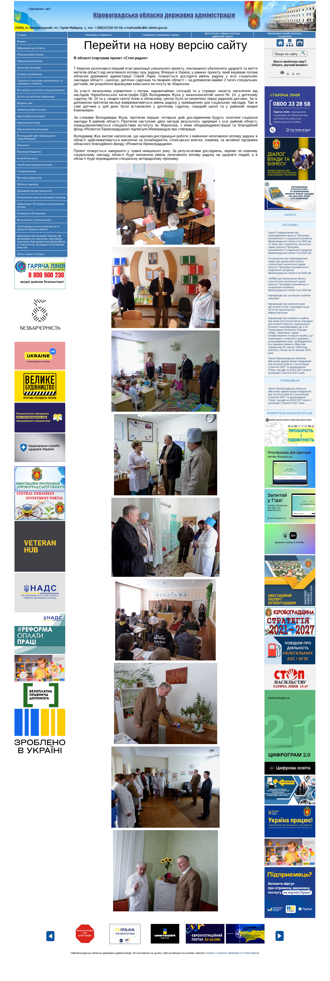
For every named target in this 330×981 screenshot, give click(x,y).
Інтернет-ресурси (27, 158)
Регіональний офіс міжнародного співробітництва (36, 137)
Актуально (23, 145)
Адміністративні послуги (31, 109)
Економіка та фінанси (98, 34)
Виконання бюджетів (29, 151)
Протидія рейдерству (29, 177)
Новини (21, 41)
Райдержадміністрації (29, 60)
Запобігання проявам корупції (34, 164)
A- (288, 74)
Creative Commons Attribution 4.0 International (232, 953)
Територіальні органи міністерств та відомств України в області (38, 228)
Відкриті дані (24, 103)
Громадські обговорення (31, 213)
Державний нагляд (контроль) (34, 190)
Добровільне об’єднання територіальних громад (41, 205)
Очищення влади (26, 171)
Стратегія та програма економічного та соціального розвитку (40, 82)
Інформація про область (31, 47)
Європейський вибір (28, 122)
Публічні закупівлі (27, 184)
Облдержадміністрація (30, 54)
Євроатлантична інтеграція (32, 129)
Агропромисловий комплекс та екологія (284, 35)
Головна (21, 34)
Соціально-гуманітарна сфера (160, 34)
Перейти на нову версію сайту (165, 45)
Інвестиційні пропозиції (31, 116)
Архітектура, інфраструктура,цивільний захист (223, 35)
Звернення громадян (29, 67)
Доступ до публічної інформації (36, 96)
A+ (298, 74)
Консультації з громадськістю (34, 219)
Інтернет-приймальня (29, 74)
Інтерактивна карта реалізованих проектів (41, 197)
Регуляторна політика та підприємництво (41, 89)
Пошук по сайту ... (288, 54)
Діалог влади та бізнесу (30, 253)
